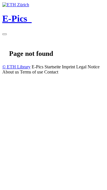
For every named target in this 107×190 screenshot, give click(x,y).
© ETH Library (16, 66)
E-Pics (17, 18)
